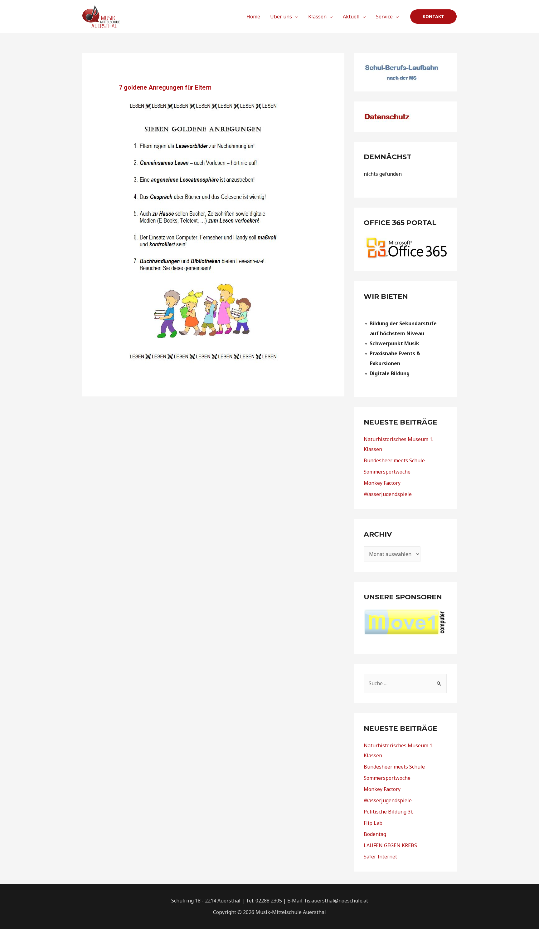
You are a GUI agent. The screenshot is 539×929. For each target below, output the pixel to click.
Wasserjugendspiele (388, 494)
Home (253, 16)
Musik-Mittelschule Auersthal (290, 912)
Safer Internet (380, 856)
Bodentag (375, 834)
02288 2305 (268, 900)
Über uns (281, 16)
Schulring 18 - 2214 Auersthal (205, 900)
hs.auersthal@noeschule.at (336, 900)
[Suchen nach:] (405, 683)
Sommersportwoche (387, 471)
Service (384, 16)
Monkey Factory (382, 482)
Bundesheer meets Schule (394, 460)
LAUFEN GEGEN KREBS (390, 845)
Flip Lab (373, 822)
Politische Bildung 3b (389, 811)
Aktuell (351, 16)
